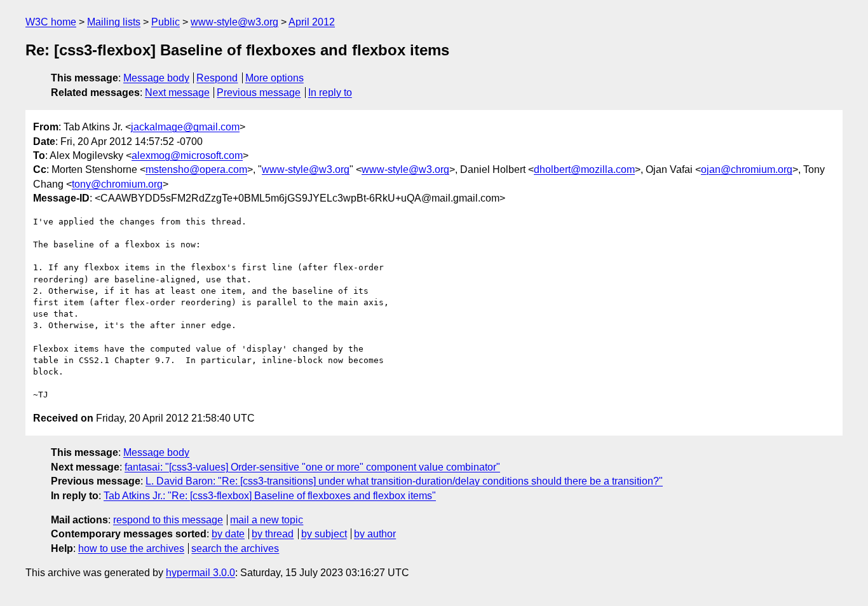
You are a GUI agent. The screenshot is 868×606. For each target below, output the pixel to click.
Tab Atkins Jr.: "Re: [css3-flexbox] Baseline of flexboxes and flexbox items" (270, 495)
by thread (273, 533)
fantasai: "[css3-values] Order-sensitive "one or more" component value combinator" (312, 467)
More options (274, 77)
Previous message (259, 92)
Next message (177, 92)
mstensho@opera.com (196, 169)
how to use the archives (131, 548)
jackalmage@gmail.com (185, 126)
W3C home (50, 22)
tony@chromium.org (117, 184)
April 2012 (311, 22)
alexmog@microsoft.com (187, 155)
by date (228, 533)
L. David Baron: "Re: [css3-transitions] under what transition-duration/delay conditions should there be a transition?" (404, 481)
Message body (156, 77)
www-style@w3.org (234, 22)
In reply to (330, 92)
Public (165, 22)
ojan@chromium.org (746, 169)
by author (375, 533)
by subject (324, 533)
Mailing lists (113, 22)
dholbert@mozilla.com (584, 169)
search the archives (235, 548)
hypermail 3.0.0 (200, 572)
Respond (217, 77)
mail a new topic (266, 519)
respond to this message (168, 519)
